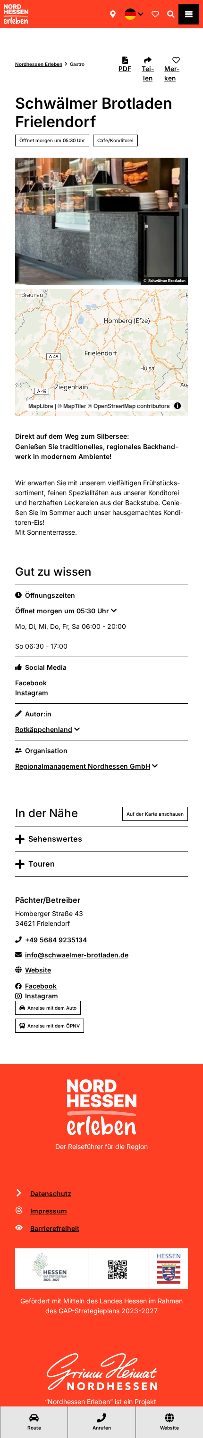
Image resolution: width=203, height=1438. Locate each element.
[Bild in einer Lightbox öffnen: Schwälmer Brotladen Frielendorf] (101, 221)
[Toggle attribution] (177, 405)
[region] (101, 353)
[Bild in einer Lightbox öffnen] (101, 1269)
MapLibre (40, 406)
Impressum (48, 1211)
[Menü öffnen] (188, 14)
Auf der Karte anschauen (155, 814)
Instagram (31, 693)
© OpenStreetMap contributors (129, 406)
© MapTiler (72, 406)
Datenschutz (50, 1193)
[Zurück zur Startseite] (16, 14)
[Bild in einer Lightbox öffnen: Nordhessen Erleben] (101, 1107)
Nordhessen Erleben (38, 64)
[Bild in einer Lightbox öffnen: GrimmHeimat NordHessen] (101, 1371)
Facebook (31, 683)
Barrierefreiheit (54, 1228)
